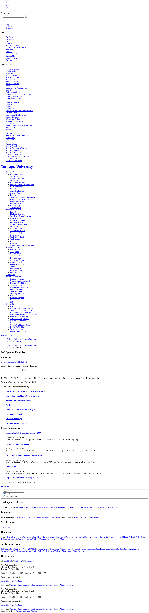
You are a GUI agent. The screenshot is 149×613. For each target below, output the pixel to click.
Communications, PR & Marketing (18, 94)
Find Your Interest (16, 214)
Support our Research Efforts (21, 310)
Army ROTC (10, 79)
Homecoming (15, 206)
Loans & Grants (16, 270)
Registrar (9, 133)
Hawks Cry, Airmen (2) (15, 537)
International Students (18, 189)
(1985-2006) (16, 549)
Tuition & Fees (15, 266)
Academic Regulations (18, 224)
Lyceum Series (15, 203)
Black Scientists (48, 551)
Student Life (10, 275)
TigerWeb (9, 22)
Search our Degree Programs (20, 216)
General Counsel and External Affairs (19, 111)
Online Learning (16, 180)
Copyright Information (100, 507)
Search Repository (12, 494)
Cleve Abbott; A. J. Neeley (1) (29, 539)
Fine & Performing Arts (19, 201)
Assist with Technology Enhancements (24, 308)
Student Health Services (14, 152)
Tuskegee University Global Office (23, 197)
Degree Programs (16, 222)
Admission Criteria (17, 260)
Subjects (24, 362)
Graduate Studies (12, 113)
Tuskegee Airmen (16, 329)
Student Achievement (13, 142)
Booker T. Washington (18, 327)
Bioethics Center (12, 82)
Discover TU (10, 172)
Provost (13, 212)
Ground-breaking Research (20, 281)
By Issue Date (6, 362)
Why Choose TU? (17, 176)
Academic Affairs (12, 69)
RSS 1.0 (9, 561)
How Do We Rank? (17, 183)
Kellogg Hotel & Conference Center (19, 125)
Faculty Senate (11, 106)
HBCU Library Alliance (86, 549)
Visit (7, 7)
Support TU (10, 304)
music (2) (27, 537)
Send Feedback (16, 581)
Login (3, 527)
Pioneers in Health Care (19, 317)
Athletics (9, 26)
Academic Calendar (13, 45)
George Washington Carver (20, 325)
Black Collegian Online (34, 551)
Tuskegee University (17, 166)
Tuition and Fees (12, 159)
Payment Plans (15, 268)
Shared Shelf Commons (50, 549)
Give (7, 5)
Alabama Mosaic (115, 549)
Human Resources (12, 117)
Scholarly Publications (18, 294)
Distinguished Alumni (18, 331)
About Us (20, 507)
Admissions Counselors (19, 256)
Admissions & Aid (12, 247)
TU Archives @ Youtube (68, 549)
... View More (59, 539)
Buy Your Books (16, 258)
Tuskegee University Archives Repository (22, 345)
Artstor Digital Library (75, 551)
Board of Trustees (12, 84)
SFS (11, 302)
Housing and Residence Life (16, 115)
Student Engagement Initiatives (17, 148)
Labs (12, 296)
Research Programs (17, 298)
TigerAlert (9, 60)
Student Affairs (11, 144)
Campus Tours (15, 193)
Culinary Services (12, 102)
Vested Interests (16, 285)
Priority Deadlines (17, 264)
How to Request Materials (34, 507)
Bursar (8, 86)
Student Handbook (12, 150)
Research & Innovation (14, 277)
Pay (7, 9)
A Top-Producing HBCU (19, 319)
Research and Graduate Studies (17, 136)
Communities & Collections (24, 517)
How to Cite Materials (52, 507)
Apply (8, 3)
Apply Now (14, 252)
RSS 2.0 (20, 561)
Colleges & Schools (13, 92)
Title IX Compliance (13, 154)
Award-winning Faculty (19, 287)
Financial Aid (10, 109)
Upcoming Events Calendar (16, 48)
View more (5, 486)
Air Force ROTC (12, 75)
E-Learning (10, 104)
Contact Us (112, 507)
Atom (30, 561)
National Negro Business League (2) (44, 537)
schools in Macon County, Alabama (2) (72, 537)
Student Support (16, 239)
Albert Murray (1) (124, 537)
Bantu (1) (134, 537)
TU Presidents (15, 208)
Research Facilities (17, 300)
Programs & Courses (13, 210)
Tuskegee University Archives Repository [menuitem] (21, 339)
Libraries (9, 52)
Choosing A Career (17, 178)
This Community (11, 496)
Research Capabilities (18, 283)
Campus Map (10, 56)
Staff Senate (10, 140)
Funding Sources (16, 289)
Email (8, 41)
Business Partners (16, 187)
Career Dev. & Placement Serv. (17, 88)
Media (8, 24)
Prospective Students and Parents (22, 185)
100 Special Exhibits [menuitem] (13, 341)
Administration (11, 71)
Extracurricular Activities (19, 199)
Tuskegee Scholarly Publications (17, 156)
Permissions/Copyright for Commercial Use (76, 507)
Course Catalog (11, 58)
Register (8, 527)
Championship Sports (18, 323)
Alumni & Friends (12, 77)
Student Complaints (13, 146)
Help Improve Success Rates (20, 312)
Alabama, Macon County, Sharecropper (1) (102, 537)
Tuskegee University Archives (26, 611)
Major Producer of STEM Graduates (23, 314)
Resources (9, 28)
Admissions (10, 73)
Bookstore (9, 50)
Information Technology (14, 119)
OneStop (9, 43)
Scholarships (10, 138)
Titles (19, 362)
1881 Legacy (37, 549)
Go (24, 370)
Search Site (5, 13)
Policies (8, 130)
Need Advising (15, 218)
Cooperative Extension (14, 98)
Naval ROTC (11, 127)
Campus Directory (12, 54)
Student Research (16, 291)
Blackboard (10, 39)
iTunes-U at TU (11, 123)
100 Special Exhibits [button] (9, 335)
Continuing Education (14, 96)
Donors (13, 195)
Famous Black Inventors (16, 551)
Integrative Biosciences (14, 121)
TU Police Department (14, 161)
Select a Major (15, 254)
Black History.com (102, 549)
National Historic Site (18, 321)
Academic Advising (17, 262)
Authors (14, 362)
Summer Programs (17, 279)
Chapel (8, 90)
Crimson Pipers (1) (47, 539)
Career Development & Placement (22, 245)
